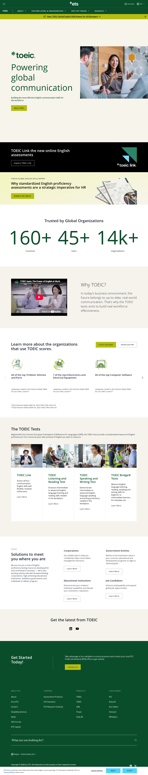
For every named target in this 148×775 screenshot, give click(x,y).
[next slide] (143, 377)
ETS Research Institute (53, 707)
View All (79, 717)
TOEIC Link (24, 475)
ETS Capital (16, 727)
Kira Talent (113, 707)
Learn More (72, 569)
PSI (110, 697)
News (13, 717)
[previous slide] (5, 377)
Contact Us (73, 667)
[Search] (135, 740)
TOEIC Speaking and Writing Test (89, 478)
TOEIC (78, 702)
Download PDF (127, 345)
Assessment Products (53, 697)
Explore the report (22, 196)
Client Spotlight (106, 345)
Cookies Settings (97, 771)
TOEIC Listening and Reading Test (57, 478)
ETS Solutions (50, 702)
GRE (78, 707)
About (13, 697)
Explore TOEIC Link (22, 163)
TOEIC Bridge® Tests (121, 476)
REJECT (113, 771)
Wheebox (113, 717)
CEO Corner (16, 722)
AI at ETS (14, 702)
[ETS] (73, 4)
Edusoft (112, 702)
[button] (22, 11)
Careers (14, 707)
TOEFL (79, 697)
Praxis (79, 712)
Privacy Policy (9, 772)
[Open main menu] (4, 4)
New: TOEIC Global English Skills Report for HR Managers (72, 16)
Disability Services (19, 712)
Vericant (112, 712)
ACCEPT (129, 771)
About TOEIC (19, 108)
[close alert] (145, 16)
